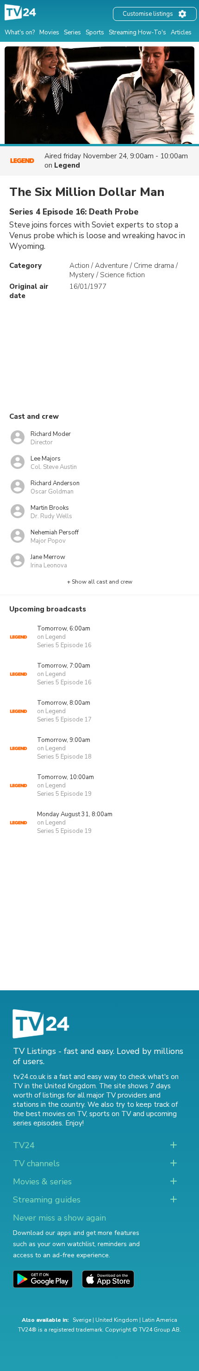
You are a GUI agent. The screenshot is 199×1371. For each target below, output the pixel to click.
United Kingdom (116, 1320)
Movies (49, 32)
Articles (181, 32)
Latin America (159, 1320)
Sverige (82, 1320)
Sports (95, 32)
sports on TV (110, 1113)
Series (72, 32)
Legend (67, 165)
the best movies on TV (49, 1113)
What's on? (20, 32)
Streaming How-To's (137, 32)
